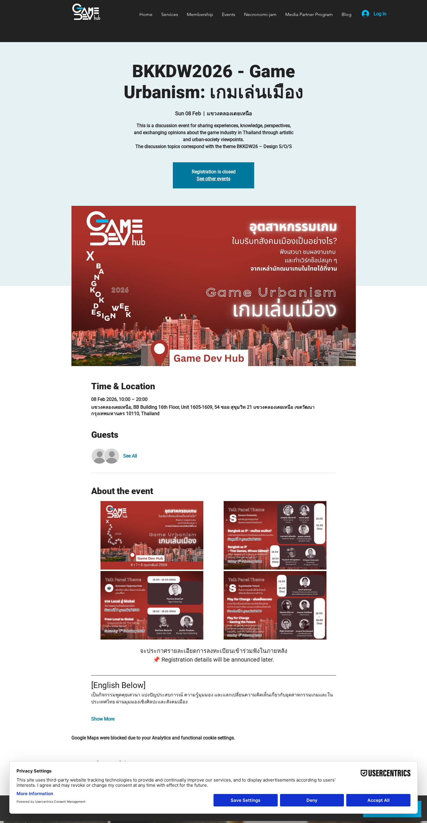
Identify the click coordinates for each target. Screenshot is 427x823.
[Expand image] (152, 535)
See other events (213, 178)
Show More (102, 719)
